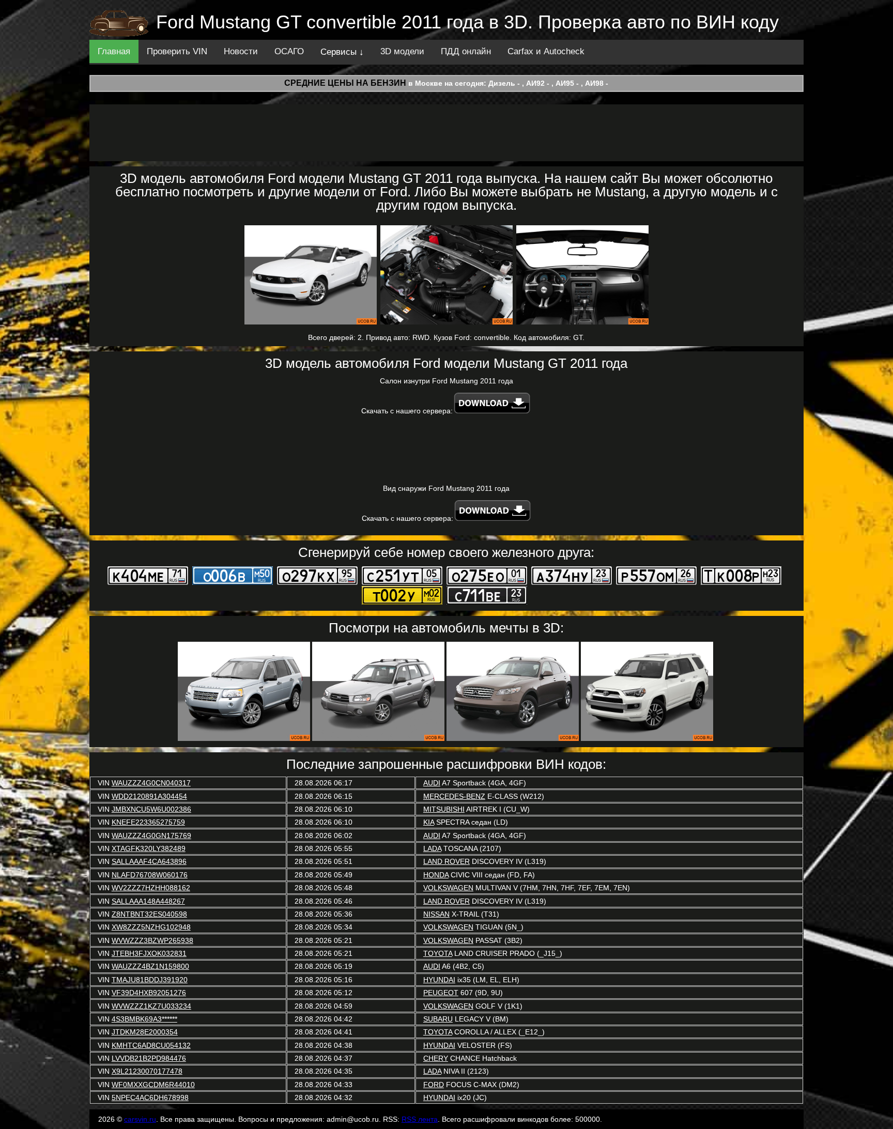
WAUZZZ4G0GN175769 (151, 835)
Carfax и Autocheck (545, 51)
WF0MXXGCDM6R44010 (153, 1084)
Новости (241, 51)
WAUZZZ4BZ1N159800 (150, 966)
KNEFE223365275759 (148, 822)
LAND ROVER (446, 861)
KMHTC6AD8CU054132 (151, 1045)
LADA (432, 848)
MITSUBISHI (444, 809)
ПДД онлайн (466, 51)
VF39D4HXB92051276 (149, 992)
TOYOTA (437, 953)
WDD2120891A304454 (149, 796)
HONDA (436, 875)
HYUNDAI (439, 980)
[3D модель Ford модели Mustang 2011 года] (310, 274)
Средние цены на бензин (345, 83)
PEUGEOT (440, 992)
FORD (433, 1084)
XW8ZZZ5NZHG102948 (151, 927)
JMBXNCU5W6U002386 (151, 809)
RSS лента (420, 1119)
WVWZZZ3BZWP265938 (152, 940)
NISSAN (436, 914)
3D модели (402, 51)
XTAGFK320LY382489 (149, 848)
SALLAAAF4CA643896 (149, 861)
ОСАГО (289, 51)
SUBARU (438, 1019)
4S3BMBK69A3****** (144, 1019)
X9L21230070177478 (147, 1071)
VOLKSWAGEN (448, 888)
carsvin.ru (140, 1119)
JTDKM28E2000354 (145, 1032)
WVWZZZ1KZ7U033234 (151, 1006)
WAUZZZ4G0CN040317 (151, 783)
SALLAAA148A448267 (148, 901)
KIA (428, 822)
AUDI (431, 783)
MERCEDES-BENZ (454, 796)
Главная (114, 51)
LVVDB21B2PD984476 (149, 1058)
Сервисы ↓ (342, 52)
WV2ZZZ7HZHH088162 (151, 888)
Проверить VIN (177, 51)
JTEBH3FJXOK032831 (149, 953)
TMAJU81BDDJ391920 (150, 980)
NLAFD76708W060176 (150, 875)
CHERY (435, 1058)
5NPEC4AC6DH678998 (150, 1097)
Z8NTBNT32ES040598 (149, 914)
